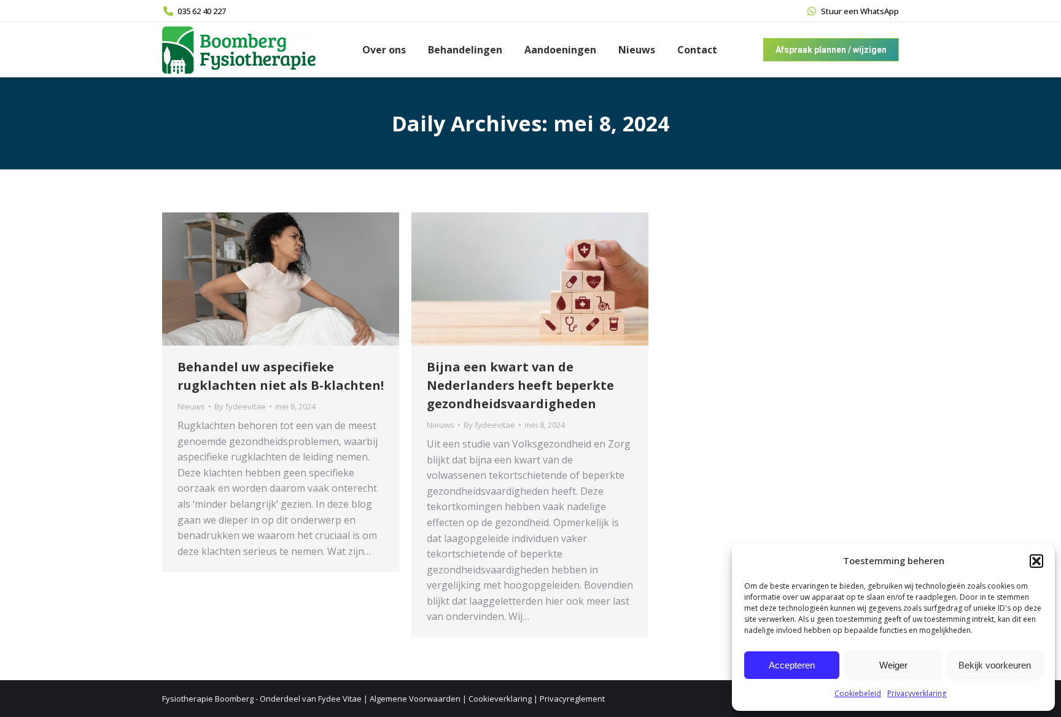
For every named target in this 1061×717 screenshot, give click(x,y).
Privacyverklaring (916, 693)
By (240, 406)
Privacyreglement (572, 698)
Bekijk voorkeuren (994, 665)
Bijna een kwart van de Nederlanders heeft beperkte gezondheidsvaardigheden (520, 385)
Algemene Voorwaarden (415, 698)
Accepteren (792, 665)
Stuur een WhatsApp (860, 11)
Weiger (893, 665)
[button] (1036, 561)
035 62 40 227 (201, 11)
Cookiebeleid (857, 693)
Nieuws (191, 406)
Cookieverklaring (500, 698)
